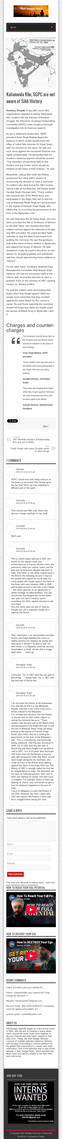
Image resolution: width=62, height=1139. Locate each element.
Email (10, 854)
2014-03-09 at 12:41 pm (25, 551)
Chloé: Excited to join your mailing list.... (25, 987)
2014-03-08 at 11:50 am (25, 696)
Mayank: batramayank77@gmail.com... (25, 1001)
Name (10, 844)
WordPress (22, 1137)
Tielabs (41, 1137)
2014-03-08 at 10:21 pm (25, 628)
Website (11, 863)
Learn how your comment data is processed (30, 883)
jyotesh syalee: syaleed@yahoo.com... (25, 1014)
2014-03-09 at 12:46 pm (25, 503)
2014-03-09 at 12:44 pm (25, 529)
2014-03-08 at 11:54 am (25, 667)
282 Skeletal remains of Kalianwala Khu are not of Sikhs (31, 439)
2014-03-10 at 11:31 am (25, 472)
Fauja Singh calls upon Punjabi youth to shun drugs (30, 448)
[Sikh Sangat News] (31, 14)
